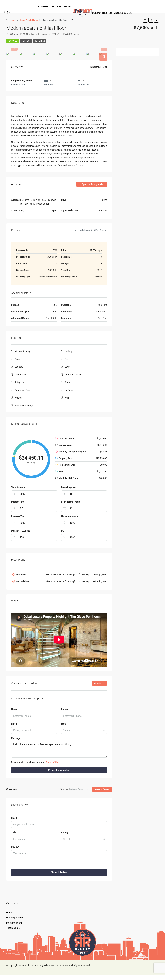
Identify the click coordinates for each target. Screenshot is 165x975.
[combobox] (84, 730)
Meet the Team (52, 6)
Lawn (67, 367)
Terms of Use (52, 762)
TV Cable (69, 390)
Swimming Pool (22, 390)
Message (15, 738)
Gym (67, 359)
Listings (66, 6)
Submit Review (59, 872)
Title (13, 832)
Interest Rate (17, 501)
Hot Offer (39, 41)
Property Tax (17, 516)
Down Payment (68, 487)
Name (14, 709)
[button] (59, 574)
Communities (99, 13)
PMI (63, 531)
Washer (18, 397)
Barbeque (69, 351)
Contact (128, 13)
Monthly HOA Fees (20, 531)
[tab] (103, 57)
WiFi (67, 397)
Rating (64, 832)
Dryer (17, 359)
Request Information (59, 770)
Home (40, 6)
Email (14, 724)
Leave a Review (102, 789)
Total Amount (18, 487)
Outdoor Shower (73, 374)
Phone (64, 709)
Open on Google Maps (93, 184)
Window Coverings (24, 405)
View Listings (99, 683)
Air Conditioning (23, 351)
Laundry (19, 367)
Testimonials (115, 13)
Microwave (20, 374)
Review (15, 847)
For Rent (26, 41)
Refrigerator (21, 382)
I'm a (63, 724)
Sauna (68, 382)
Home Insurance (69, 516)
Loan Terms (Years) (71, 501)
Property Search (14, 917)
